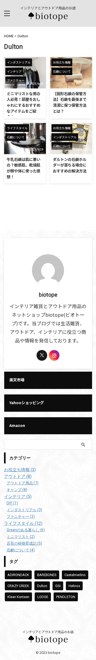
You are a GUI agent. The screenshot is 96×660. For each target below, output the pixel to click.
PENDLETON (65, 597)
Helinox (74, 586)
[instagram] (54, 355)
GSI (58, 586)
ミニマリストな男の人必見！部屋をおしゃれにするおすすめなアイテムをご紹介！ (23, 105)
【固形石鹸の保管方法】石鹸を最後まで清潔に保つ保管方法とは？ (69, 102)
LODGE (42, 597)
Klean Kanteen (18, 597)
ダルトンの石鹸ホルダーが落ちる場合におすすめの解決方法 (69, 165)
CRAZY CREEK (18, 586)
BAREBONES (47, 575)
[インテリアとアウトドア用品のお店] (48, 16)
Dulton (42, 586)
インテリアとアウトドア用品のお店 (48, 631)
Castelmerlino (75, 575)
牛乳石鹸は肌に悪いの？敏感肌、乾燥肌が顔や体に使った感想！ (23, 167)
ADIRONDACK (18, 575)
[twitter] (42, 355)
